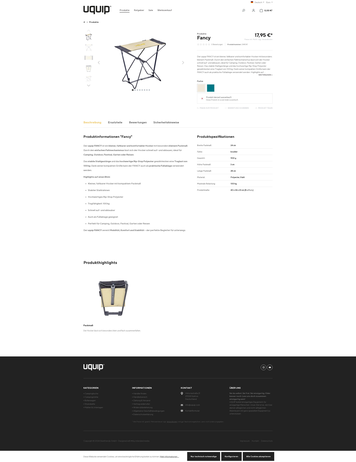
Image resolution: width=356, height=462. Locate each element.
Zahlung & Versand (141, 400)
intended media (142, 441)
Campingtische (91, 393)
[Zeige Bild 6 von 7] (144, 90)
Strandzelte (90, 404)
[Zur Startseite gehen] (97, 10)
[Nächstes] (183, 62)
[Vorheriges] (99, 62)
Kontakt (255, 441)
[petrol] (211, 88)
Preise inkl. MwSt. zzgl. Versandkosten (258, 39)
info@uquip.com (192, 405)
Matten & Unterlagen (94, 407)
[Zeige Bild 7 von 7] (147, 90)
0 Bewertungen (217, 44)
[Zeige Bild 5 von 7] (142, 90)
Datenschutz (267, 441)
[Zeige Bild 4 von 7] (139, 90)
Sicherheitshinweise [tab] (166, 122)
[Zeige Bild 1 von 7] (132, 90)
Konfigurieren (231, 456)
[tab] (92, 122)
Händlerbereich (140, 397)
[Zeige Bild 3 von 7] (137, 90)
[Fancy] (141, 62)
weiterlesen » (266, 75)
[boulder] (201, 88)
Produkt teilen (265, 108)
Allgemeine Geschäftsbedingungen (149, 411)
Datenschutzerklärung (143, 414)
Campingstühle (91, 397)
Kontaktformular (192, 410)
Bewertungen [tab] (138, 122)
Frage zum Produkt (209, 108)
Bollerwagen (90, 400)
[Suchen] (243, 10)
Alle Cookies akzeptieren (258, 456)
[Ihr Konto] (254, 10)
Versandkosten (172, 422)
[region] (134, 62)
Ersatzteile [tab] (115, 122)
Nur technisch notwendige (204, 456)
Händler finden (139, 393)
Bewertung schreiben (238, 108)
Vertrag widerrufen (141, 404)
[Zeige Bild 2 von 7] (135, 90)
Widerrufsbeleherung (142, 407)
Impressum (245, 441)
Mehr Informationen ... (169, 456)
